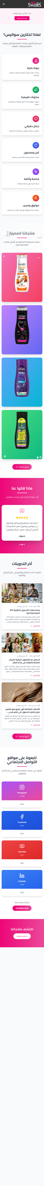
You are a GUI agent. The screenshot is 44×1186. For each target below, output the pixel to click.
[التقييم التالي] (38, 526)
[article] (22, 277)
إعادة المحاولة (22, 18)
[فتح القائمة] (4, 4)
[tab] (24, 548)
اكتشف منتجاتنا (22, 939)
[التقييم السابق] (5, 526)
